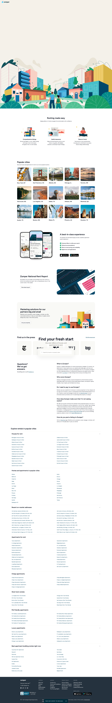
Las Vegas (14, 486)
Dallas (13, 481)
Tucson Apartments (16, 540)
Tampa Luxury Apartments (17, 638)
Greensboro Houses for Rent (18, 444)
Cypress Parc (14, 659)
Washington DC (15, 502)
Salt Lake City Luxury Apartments (19, 634)
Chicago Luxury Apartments (18, 641)
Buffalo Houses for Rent (17, 449)
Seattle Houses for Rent (17, 465)
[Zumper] (6, 2)
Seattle (13, 500)
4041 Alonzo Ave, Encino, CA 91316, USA (20, 518)
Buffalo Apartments (16, 552)
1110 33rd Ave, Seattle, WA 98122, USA (20, 511)
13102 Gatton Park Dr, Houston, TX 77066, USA (22, 529)
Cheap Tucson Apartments (17, 579)
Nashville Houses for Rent (17, 458)
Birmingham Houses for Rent (18, 437)
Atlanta (13, 474)
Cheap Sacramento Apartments (18, 582)
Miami (13, 488)
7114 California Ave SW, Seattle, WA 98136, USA (22, 520)
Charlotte (14, 479)
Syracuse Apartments (16, 550)
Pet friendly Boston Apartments (18, 616)
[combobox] (56, 352)
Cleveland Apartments (16, 554)
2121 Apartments (15, 661)
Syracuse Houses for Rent (17, 446)
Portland (13, 495)
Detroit (13, 483)
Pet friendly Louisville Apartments (19, 613)
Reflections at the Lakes (17, 670)
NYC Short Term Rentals (17, 598)
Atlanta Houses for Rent (17, 442)
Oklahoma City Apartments (18, 557)
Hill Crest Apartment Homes (18, 656)
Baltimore (14, 476)
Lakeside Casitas (15, 668)
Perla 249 (14, 652)
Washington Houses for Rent (18, 439)
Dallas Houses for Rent (16, 460)
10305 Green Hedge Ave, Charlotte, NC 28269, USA (23, 522)
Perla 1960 (14, 654)
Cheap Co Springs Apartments (18, 586)
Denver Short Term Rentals (17, 605)
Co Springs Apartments (17, 543)
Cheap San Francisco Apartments (19, 584)
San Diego (14, 497)
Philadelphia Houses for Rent (18, 456)
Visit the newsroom (90, 337)
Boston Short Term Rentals (17, 600)
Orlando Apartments (16, 545)
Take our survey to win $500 (54, 701)
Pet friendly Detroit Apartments (18, 618)
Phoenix (13, 493)
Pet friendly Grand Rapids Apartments (20, 620)
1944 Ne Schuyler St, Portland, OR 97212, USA (22, 513)
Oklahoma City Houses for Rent (19, 453)
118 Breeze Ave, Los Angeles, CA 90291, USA (21, 527)
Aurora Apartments (16, 566)
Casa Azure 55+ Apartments (18, 649)
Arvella (13, 663)
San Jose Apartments (16, 559)
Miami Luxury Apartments (17, 636)
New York (14, 490)
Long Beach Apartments (17, 564)
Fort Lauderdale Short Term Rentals (19, 602)
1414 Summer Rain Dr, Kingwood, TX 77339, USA (22, 532)
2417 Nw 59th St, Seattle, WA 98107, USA (21, 515)
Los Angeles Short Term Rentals (18, 595)
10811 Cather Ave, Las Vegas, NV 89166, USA (21, 525)
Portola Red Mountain (16, 666)
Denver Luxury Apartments (17, 631)
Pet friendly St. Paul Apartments (18, 623)
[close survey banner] (66, 701)
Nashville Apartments (16, 561)
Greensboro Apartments (17, 547)
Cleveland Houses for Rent (17, 451)
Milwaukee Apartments (17, 568)
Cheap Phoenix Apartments (18, 577)
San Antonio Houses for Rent (18, 463)
